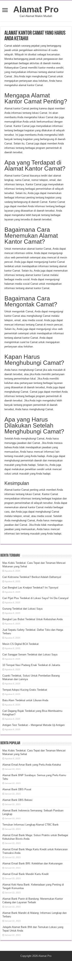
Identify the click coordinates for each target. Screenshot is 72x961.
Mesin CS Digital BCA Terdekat (20, 643)
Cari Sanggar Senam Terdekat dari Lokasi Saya (29, 654)
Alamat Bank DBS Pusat (16, 789)
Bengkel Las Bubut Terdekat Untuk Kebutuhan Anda (32, 619)
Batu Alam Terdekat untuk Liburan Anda (25, 700)
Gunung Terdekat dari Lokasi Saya (22, 608)
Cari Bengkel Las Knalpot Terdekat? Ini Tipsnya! (30, 587)
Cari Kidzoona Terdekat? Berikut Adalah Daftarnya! (31, 577)
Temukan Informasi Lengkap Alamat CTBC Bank (30, 824)
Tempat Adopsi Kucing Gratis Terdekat (24, 689)
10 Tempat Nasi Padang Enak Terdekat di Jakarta (31, 665)
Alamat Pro (36, 9)
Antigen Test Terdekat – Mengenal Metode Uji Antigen (33, 725)
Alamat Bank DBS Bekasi (17, 799)
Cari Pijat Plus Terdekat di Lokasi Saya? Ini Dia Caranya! (35, 598)
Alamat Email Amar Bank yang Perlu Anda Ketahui (31, 764)
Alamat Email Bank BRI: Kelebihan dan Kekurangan (32, 863)
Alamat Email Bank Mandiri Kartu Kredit (25, 874)
